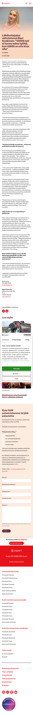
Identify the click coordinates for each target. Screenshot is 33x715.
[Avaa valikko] (30, 3)
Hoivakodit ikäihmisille (10, 572)
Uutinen (5, 52)
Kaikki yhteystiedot (16, 562)
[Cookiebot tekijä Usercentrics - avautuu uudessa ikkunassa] (23, 335)
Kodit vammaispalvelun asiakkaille (15, 628)
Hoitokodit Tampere (8, 619)
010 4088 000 (22, 539)
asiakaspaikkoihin (10, 435)
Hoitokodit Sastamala (8, 638)
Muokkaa (15, 373)
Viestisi (4, 505)
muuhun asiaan (9, 444)
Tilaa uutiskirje (7, 672)
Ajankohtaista (22, 61)
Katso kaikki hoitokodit (9, 622)
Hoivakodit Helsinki (8, 575)
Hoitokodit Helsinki (8, 603)
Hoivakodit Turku (7, 587)
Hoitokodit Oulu (7, 613)
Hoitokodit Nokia (7, 609)
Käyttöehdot (7, 682)
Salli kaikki (16, 368)
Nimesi (4, 477)
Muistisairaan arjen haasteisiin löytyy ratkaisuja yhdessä (14, 396)
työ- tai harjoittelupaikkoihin (12, 438)
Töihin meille (6, 650)
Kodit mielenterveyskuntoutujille (14, 600)
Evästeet (5, 685)
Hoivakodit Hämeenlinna (9, 578)
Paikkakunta (6, 491)
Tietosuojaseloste (8, 679)
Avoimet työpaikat (7, 654)
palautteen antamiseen (11, 441)
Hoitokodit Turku (7, 616)
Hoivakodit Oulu (7, 581)
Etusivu (4, 61)
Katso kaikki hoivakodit (9, 590)
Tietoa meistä (12, 61)
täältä (16, 464)
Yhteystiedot (7, 675)
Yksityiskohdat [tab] (16, 339)
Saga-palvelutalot (7, 594)
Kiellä (16, 378)
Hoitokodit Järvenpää (8, 631)
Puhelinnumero (6, 498)
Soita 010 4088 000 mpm (16, 556)
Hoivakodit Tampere (8, 584)
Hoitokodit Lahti (7, 635)
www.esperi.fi (6, 296)
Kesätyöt (4, 657)
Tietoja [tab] (27, 339)
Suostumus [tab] (5, 339)
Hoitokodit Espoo (7, 606)
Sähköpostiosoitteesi (9, 484)
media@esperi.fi (7, 285)
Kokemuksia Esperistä (10, 668)
